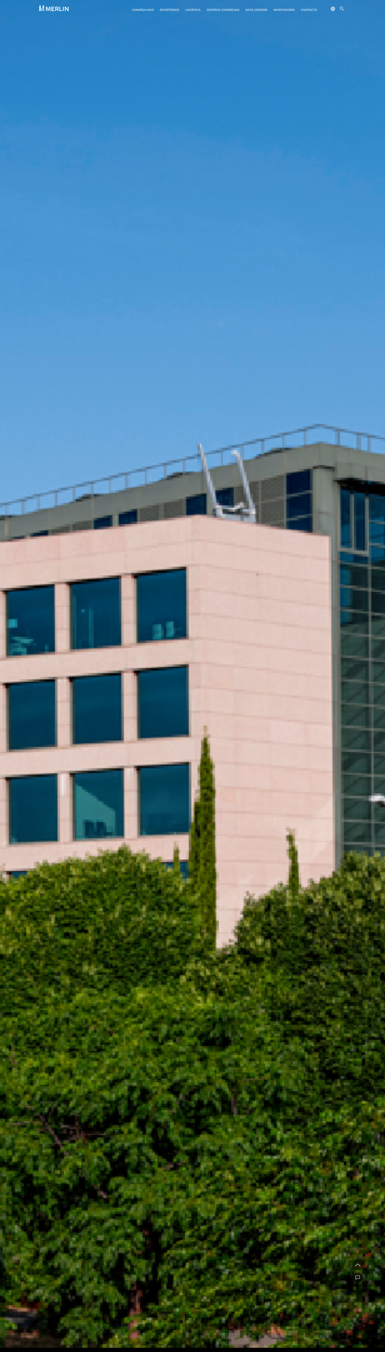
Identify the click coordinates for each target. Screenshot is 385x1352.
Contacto (309, 10)
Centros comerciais (223, 10)
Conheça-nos (143, 10)
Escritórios (169, 10)
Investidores (284, 10)
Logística (193, 10)
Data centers (256, 10)
